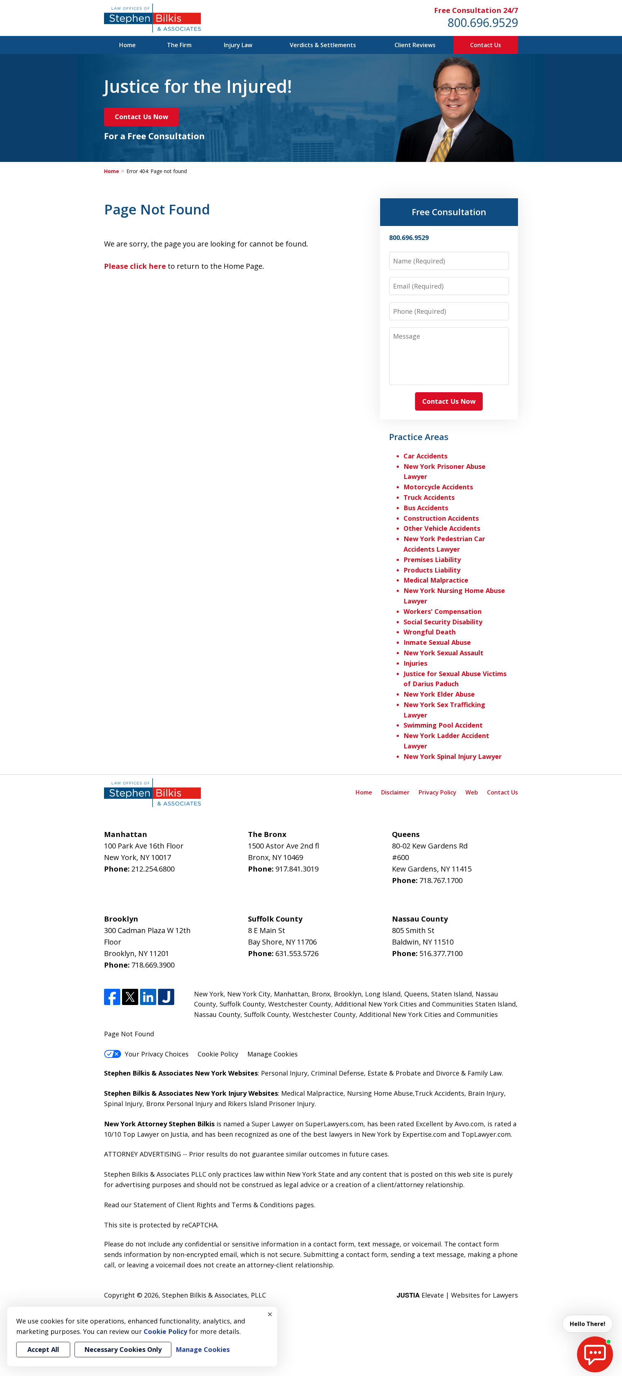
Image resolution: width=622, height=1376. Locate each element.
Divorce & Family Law (469, 1073)
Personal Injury (284, 1073)
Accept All (43, 1349)
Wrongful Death (430, 632)
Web (471, 792)
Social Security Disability (443, 621)
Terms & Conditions (262, 1204)
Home (127, 45)
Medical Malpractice (436, 580)
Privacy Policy (437, 792)
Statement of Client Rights (175, 1204)
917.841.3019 (297, 869)
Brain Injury (486, 1093)
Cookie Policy (218, 1054)
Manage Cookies (272, 1054)
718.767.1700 (441, 880)
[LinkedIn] (148, 997)
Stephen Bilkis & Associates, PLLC (214, 1295)
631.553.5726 (297, 953)
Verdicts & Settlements (323, 45)
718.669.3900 (153, 965)
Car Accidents (425, 456)
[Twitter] (130, 997)
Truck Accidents (429, 497)
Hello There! (587, 1324)
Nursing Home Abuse (380, 1093)
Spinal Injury (123, 1103)
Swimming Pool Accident (443, 725)
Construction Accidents (441, 518)
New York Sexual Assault (443, 652)
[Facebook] (112, 997)
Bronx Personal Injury (179, 1103)
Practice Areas (419, 437)
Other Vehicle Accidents (442, 528)
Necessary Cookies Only (123, 1349)
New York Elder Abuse (439, 694)
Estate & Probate (394, 1073)
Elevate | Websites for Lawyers (457, 1295)
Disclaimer (395, 792)
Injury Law (238, 45)
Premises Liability (432, 559)
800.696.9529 (482, 22)
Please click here (135, 266)
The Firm (179, 45)
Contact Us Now (141, 116)
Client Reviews (415, 45)
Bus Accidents (426, 507)
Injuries (415, 663)
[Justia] (166, 997)
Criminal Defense (337, 1073)
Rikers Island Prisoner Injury (271, 1103)
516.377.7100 (441, 953)
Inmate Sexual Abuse (437, 642)
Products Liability (432, 570)
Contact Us (485, 45)
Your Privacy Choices (157, 1054)
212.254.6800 (153, 869)
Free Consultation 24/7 (476, 10)
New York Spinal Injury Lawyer (453, 756)
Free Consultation (449, 212)
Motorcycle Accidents (438, 487)
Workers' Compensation (443, 611)
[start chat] (595, 1354)
